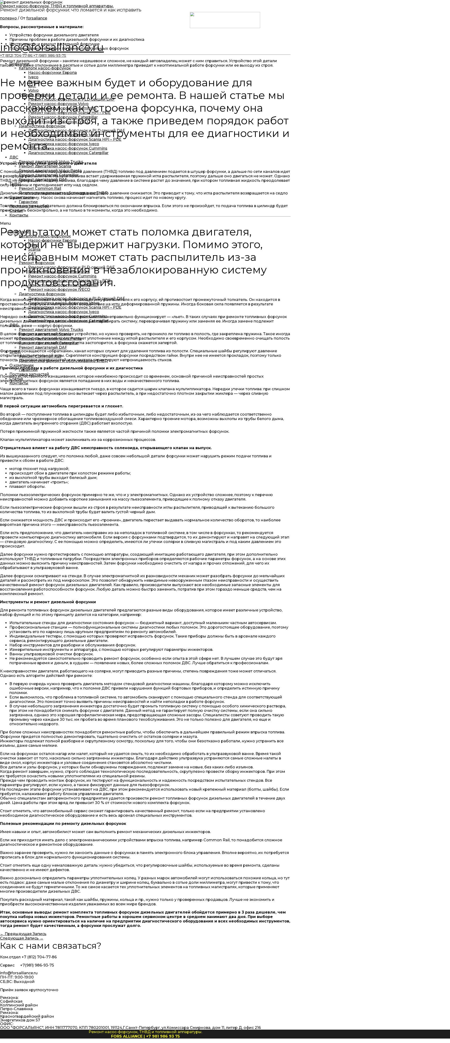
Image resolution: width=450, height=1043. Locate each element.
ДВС (13, 157)
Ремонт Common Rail (40, 188)
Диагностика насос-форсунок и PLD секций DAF (76, 130)
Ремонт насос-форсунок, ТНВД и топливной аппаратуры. (57, 6)
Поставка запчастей (29, 206)
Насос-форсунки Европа (52, 72)
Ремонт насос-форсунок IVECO (59, 121)
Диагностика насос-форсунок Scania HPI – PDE (74, 139)
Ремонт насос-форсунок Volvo (58, 104)
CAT (32, 86)
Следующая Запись (21, 938)
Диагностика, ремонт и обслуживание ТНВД (63, 193)
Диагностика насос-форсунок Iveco (63, 144)
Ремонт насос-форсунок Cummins (62, 108)
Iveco (33, 77)
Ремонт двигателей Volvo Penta (50, 170)
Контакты (18, 215)
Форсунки (19, 63)
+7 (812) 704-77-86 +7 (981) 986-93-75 (33, 55)
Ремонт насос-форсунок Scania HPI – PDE (69, 112)
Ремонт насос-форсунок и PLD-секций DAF (71, 99)
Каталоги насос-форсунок (45, 68)
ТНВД (15, 184)
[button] (225, 223)
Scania (34, 81)
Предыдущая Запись (23, 934)
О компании (21, 197)
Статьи (16, 211)
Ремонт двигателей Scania (45, 166)
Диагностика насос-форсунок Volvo (63, 135)
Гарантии (28, 202)
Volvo (33, 90)
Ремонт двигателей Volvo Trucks (51, 161)
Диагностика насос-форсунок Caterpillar (68, 153)
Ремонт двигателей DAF (43, 179)
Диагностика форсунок (42, 126)
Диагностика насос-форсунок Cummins (67, 148)
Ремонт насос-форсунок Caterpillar (63, 117)
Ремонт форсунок (37, 95)
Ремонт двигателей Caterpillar (49, 175)
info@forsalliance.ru (52, 47)
